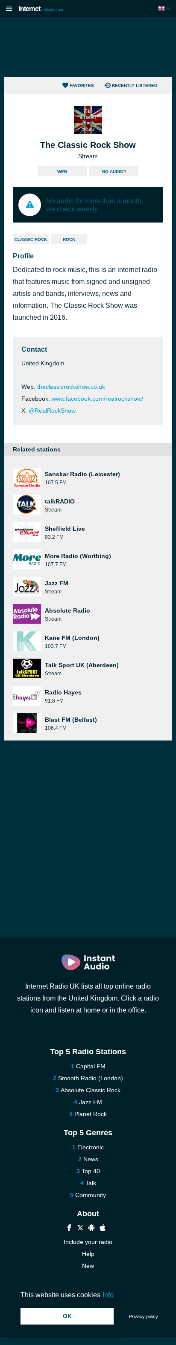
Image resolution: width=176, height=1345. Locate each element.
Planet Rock (90, 1114)
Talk (90, 1183)
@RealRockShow (52, 410)
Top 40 (91, 1171)
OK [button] (67, 1316)
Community (90, 1195)
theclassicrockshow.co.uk (71, 386)
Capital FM (91, 1066)
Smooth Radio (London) (90, 1078)
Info (108, 1295)
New (88, 1265)
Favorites (82, 85)
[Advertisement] (88, 47)
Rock (69, 239)
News (90, 1159)
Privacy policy (143, 1316)
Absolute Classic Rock (90, 1090)
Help (88, 1253)
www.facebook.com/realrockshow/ (97, 398)
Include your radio (88, 1241)
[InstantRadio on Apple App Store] (102, 1228)
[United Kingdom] (165, 8)
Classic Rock (31, 239)
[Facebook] (69, 1228)
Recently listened (134, 85)
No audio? (114, 171)
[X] (80, 1228)
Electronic (90, 1147)
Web (62, 171)
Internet (41, 8)
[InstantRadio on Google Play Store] (91, 1228)
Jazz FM (90, 1102)
